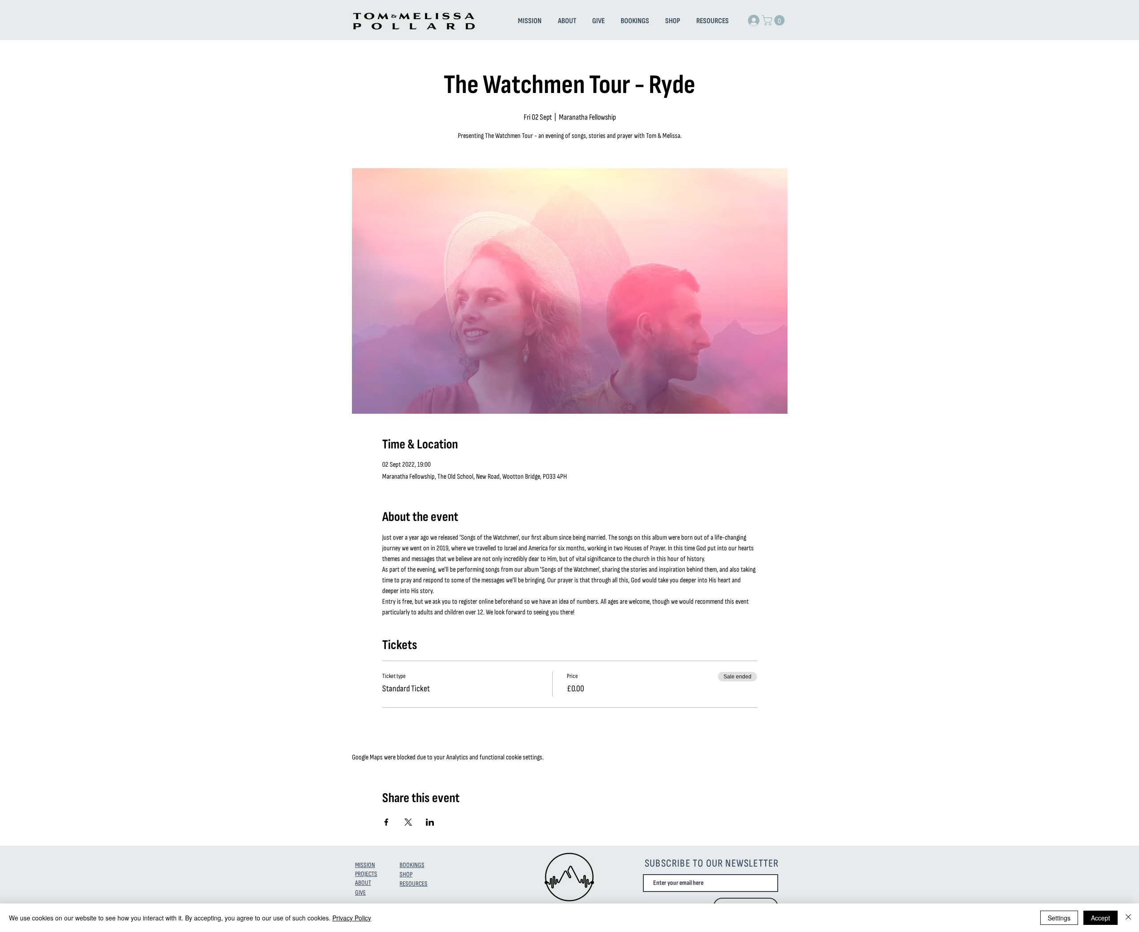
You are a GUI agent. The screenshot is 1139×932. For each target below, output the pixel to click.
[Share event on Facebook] (386, 822)
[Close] (1128, 918)
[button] (774, 20)
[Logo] (569, 877)
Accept (1100, 917)
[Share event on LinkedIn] (430, 822)
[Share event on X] (408, 822)
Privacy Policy (351, 917)
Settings (1059, 917)
